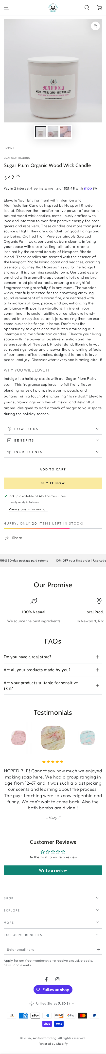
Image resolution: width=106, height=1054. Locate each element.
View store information (28, 509)
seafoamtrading (17, 157)
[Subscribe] (99, 949)
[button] (86, 7)
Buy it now (53, 483)
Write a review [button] (53, 870)
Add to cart (53, 469)
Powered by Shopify (53, 1043)
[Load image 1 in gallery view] (40, 131)
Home (8, 147)
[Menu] (6, 7)
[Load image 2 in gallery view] (53, 131)
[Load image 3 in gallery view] (65, 131)
